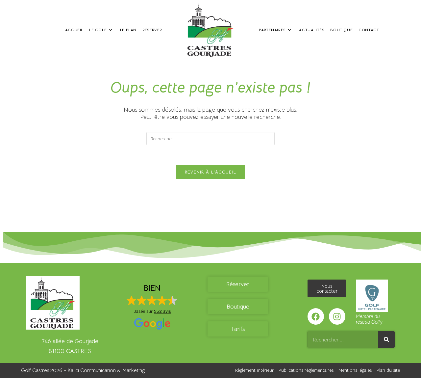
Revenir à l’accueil (210, 172)
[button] (152, 307)
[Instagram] (337, 316)
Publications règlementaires (306, 370)
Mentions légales (355, 370)
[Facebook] (316, 316)
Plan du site (388, 370)
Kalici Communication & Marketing (106, 370)
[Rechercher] (386, 339)
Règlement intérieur (254, 370)
